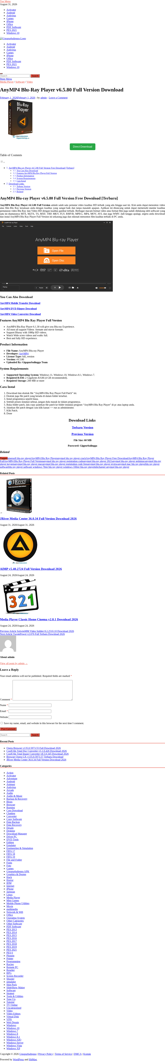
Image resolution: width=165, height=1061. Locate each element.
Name (4, 705)
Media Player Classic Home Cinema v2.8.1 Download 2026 (39, 619)
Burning (10, 807)
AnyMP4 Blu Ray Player (44, 458)
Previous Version (24, 189)
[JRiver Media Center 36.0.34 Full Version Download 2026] (20, 512)
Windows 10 (12, 33)
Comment (6, 699)
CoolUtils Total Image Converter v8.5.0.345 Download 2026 (37, 753)
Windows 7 (12, 1031)
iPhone (10, 21)
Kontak (87, 1054)
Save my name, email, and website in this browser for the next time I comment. (44, 723)
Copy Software (14, 819)
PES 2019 (11, 947)
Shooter (10, 978)
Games (10, 18)
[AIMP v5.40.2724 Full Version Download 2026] (20, 562)
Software (20, 81)
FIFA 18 (10, 854)
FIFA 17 (10, 851)
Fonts (9, 862)
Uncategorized (13, 1007)
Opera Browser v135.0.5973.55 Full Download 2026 (33, 748)
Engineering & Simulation (19, 848)
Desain (10, 828)
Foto (8, 865)
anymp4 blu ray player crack (71, 458)
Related (20, 191)
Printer (9, 958)
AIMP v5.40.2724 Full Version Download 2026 (31, 569)
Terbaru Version (23, 186)
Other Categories (15, 920)
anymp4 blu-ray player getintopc (128, 461)
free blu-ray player (85, 467)
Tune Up (10, 999)
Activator (11, 9)
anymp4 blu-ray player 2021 (97, 461)
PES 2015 (11, 935)
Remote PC (12, 967)
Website (4, 717)
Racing (10, 964)
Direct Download (82, 146)
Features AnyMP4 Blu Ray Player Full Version (37, 173)
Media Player (7, 81)
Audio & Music (14, 796)
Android (10, 12)
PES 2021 (11, 30)
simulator (11, 981)
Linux (9, 894)
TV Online (12, 1005)
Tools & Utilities (14, 996)
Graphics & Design (16, 874)
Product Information (25, 175)
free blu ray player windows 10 (60, 467)
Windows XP (13, 1048)
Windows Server (14, 1042)
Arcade (10, 790)
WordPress (18, 1059)
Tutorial (10, 1002)
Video (30, 81)
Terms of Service (63, 1054)
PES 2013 (11, 929)
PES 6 (9, 952)
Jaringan (10, 891)
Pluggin (10, 955)
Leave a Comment (58, 97)
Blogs (9, 801)
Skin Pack (11, 984)
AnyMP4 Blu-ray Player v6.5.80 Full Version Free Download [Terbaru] (41, 168)
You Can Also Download (27, 170)
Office (9, 24)
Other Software (14, 923)
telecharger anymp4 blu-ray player (111, 467)
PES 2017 (11, 941)
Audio (9, 793)
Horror (9, 880)
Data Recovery (14, 825)
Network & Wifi (14, 912)
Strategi (10, 993)
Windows (11, 1025)
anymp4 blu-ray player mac (28, 464)
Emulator (11, 845)
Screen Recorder (14, 976)
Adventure (11, 778)
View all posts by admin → (14, 663)
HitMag (33, 1059)
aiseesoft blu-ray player (19, 458)
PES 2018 (11, 944)
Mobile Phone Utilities (17, 903)
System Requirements (26, 178)
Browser (10, 804)
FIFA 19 (10, 857)
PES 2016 (11, 938)
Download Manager (16, 833)
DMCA (78, 1054)
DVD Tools (12, 839)
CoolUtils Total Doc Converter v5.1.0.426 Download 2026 (36, 751)
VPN (9, 1019)
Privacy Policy (45, 1054)
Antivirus (11, 15)
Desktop (10, 830)
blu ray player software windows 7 (26, 467)
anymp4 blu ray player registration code (63, 461)
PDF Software (13, 27)
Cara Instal (21, 181)
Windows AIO (13, 1039)
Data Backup (13, 822)
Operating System (15, 918)
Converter (11, 816)
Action (9, 772)
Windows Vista (14, 1045)
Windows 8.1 (13, 1037)
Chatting (10, 813)
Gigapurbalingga (27, 1054)
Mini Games (12, 900)
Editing (10, 842)
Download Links (16, 183)
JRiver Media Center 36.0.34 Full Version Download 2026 (38, 518)
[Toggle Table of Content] (2, 162)
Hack (9, 877)
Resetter (10, 970)
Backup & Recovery (16, 798)
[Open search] (1, 73)
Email (4, 711)
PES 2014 (11, 932)
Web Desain (12, 1022)
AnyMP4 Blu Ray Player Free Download (107, 458)
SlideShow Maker (15, 987)
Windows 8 (12, 1034)
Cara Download (14, 810)
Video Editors (13, 1013)
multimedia (12, 909)
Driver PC (11, 836)
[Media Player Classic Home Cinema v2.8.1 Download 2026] (20, 613)
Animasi (10, 784)
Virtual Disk (12, 1016)
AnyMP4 (24, 353)
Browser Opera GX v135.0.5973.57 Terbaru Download (34, 756)
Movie (9, 906)
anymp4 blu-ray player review (102, 464)
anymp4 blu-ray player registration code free (64, 464)
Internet (10, 886)
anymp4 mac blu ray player (132, 464)
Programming (13, 961)
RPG (9, 973)
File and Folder (14, 859)
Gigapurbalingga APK (17, 871)
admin (43, 97)
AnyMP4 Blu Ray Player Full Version (23, 461)
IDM (8, 883)
